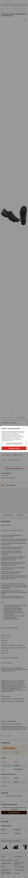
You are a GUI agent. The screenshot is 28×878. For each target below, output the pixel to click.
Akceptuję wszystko (14, 448)
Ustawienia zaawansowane (14, 444)
